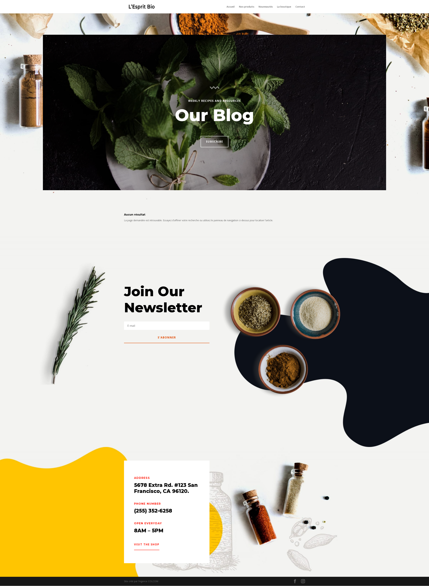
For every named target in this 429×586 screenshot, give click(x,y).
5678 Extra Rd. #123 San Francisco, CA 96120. (166, 488)
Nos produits (246, 7)
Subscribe (214, 141)
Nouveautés (266, 7)
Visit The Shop (146, 544)
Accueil (231, 7)
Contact (300, 7)
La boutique (284, 7)
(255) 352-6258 (153, 511)
